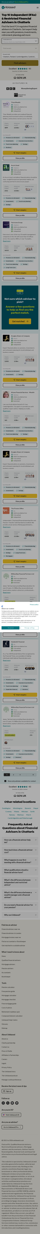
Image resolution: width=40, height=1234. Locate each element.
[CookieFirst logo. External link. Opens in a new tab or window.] (2, 606)
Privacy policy (34, 604)
